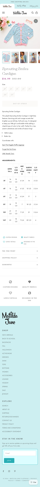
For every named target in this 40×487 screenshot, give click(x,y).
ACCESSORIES (7, 375)
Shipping (5, 413)
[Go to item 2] (15, 57)
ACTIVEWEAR (7, 353)
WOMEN (5, 372)
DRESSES (5, 357)
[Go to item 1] (6, 57)
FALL (3, 346)
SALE (4, 390)
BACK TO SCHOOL (8, 338)
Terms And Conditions (11, 428)
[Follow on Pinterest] (15, 471)
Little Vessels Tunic (8, 153)
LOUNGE (5, 379)
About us (5, 409)
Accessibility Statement (11, 431)
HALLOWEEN (6, 350)
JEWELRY (5, 394)
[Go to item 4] (33, 57)
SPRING (5, 386)
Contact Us (7, 420)
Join (9, 460)
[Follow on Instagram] (9, 471)
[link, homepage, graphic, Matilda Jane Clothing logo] (7, 6)
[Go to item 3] (24, 57)
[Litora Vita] (34, 6)
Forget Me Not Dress (9, 149)
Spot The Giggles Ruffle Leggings (13, 145)
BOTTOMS (5, 368)
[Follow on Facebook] (3, 471)
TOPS (4, 364)
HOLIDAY (5, 383)
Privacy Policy (8, 424)
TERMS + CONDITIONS (24, 480)
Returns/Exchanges (10, 417)
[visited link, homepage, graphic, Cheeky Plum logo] (21, 6)
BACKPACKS (6, 342)
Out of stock (20, 104)
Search (5, 406)
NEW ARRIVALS (7, 335)
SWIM (4, 361)
